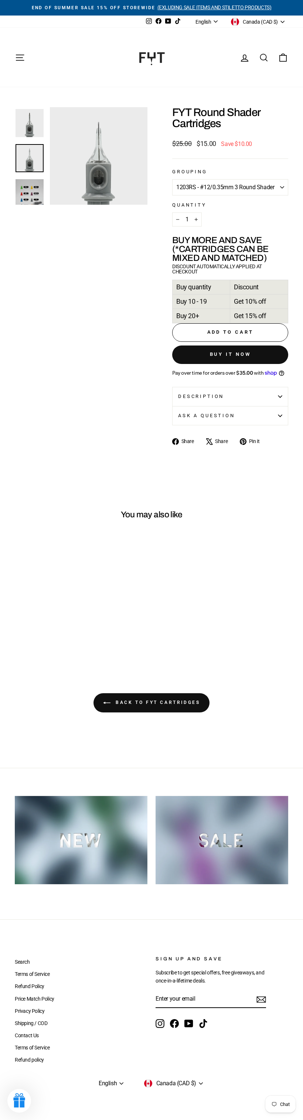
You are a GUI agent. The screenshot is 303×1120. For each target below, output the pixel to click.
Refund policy (29, 1060)
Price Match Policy (34, 999)
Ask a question (206, 415)
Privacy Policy (29, 1011)
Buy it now (230, 354)
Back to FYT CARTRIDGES (156, 702)
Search (22, 962)
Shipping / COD (31, 1023)
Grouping (189, 171)
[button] (19, 1101)
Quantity (189, 205)
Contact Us (27, 1035)
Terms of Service (32, 974)
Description (201, 396)
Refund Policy (29, 986)
